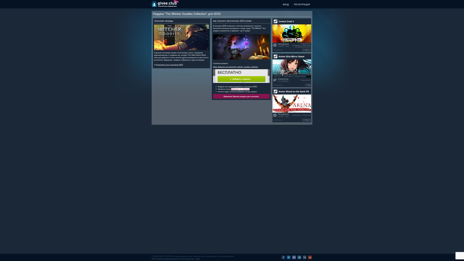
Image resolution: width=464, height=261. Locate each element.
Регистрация (302, 4)
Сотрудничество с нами (190, 258)
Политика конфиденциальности (168, 258)
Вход (286, 4)
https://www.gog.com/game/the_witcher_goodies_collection (235, 67)
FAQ (153, 258)
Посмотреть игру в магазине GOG (169, 64)
